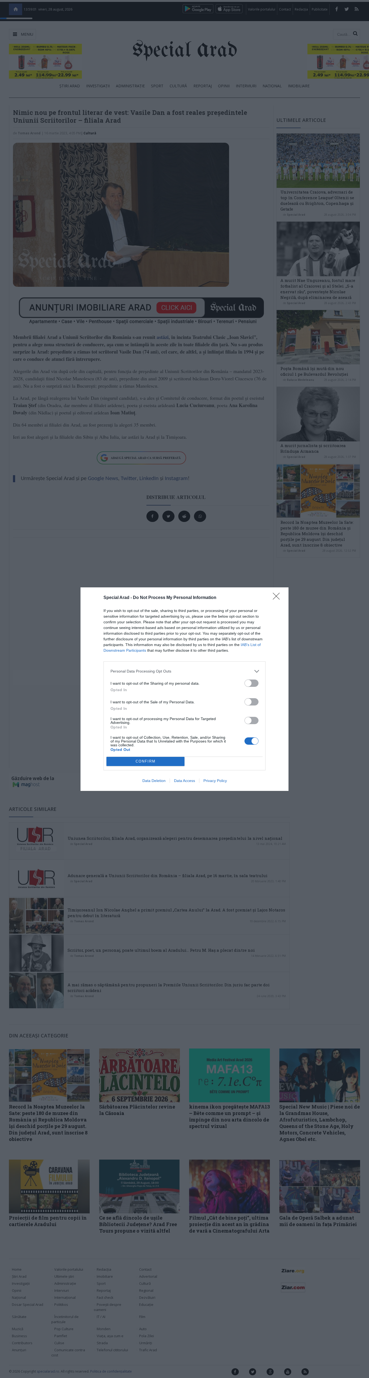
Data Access (184, 780)
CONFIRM (146, 761)
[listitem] (184, 671)
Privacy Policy (215, 780)
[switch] (251, 683)
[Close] (278, 598)
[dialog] (184, 689)
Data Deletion (154, 780)
